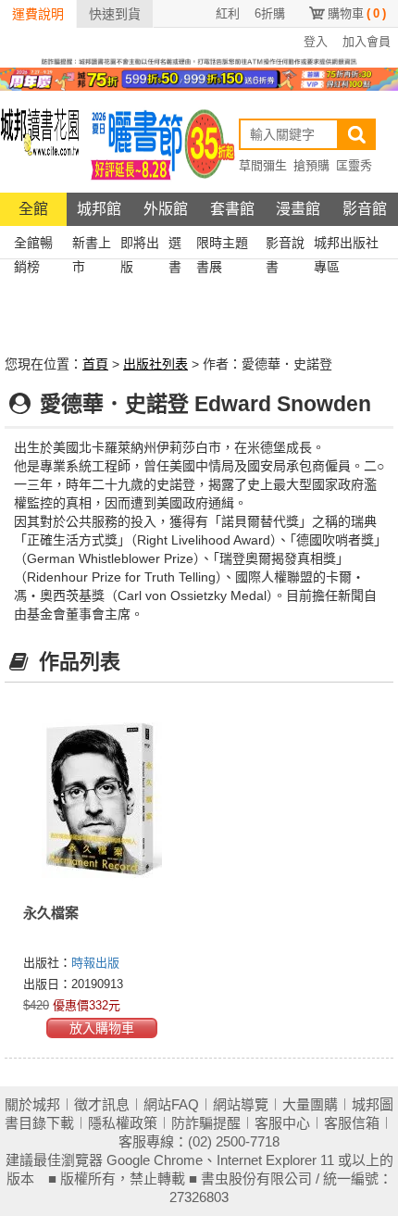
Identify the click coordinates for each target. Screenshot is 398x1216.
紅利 (228, 13)
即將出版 (139, 245)
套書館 (232, 209)
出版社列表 (155, 364)
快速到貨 (115, 13)
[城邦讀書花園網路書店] (40, 142)
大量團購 (310, 1104)
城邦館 (99, 209)
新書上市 (91, 245)
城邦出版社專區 (346, 245)
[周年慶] (199, 77)
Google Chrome (154, 1160)
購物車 (357, 13)
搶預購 (311, 165)
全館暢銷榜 (33, 245)
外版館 (165, 209)
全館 (33, 209)
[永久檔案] (102, 799)
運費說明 (38, 13)
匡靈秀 (354, 165)
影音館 (364, 209)
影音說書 (285, 245)
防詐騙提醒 (206, 1123)
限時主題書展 (222, 245)
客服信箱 (351, 1123)
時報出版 (95, 963)
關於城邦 (32, 1104)
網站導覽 (240, 1104)
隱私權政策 (122, 1123)
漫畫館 (298, 209)
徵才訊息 (102, 1104)
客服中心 (282, 1123)
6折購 (270, 13)
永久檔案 (51, 913)
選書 (174, 245)
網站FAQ (171, 1104)
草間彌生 (263, 165)
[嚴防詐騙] (199, 60)
